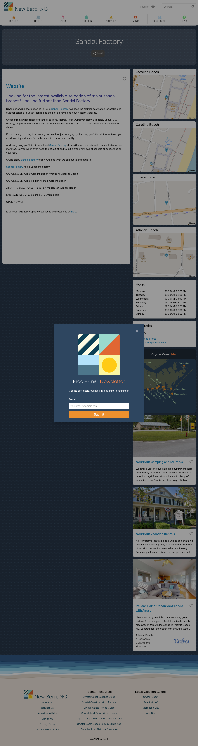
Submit (99, 414)
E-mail (72, 399)
